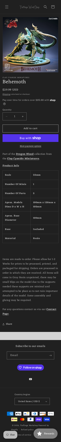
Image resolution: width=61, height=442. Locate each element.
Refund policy (27, 429)
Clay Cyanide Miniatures (23, 158)
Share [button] (9, 324)
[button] (7, 7)
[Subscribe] (50, 355)
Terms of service (23, 435)
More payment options (30, 146)
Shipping (6, 94)
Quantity (7, 110)
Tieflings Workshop (29, 425)
